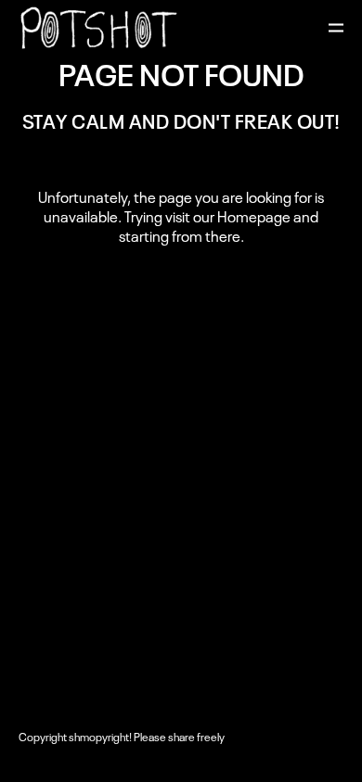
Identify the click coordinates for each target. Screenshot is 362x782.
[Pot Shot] (99, 28)
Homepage (254, 216)
